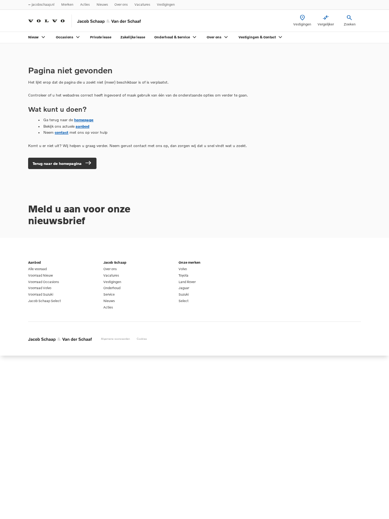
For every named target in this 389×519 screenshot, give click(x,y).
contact (61, 132)
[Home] (46, 21)
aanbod (82, 126)
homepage (83, 119)
